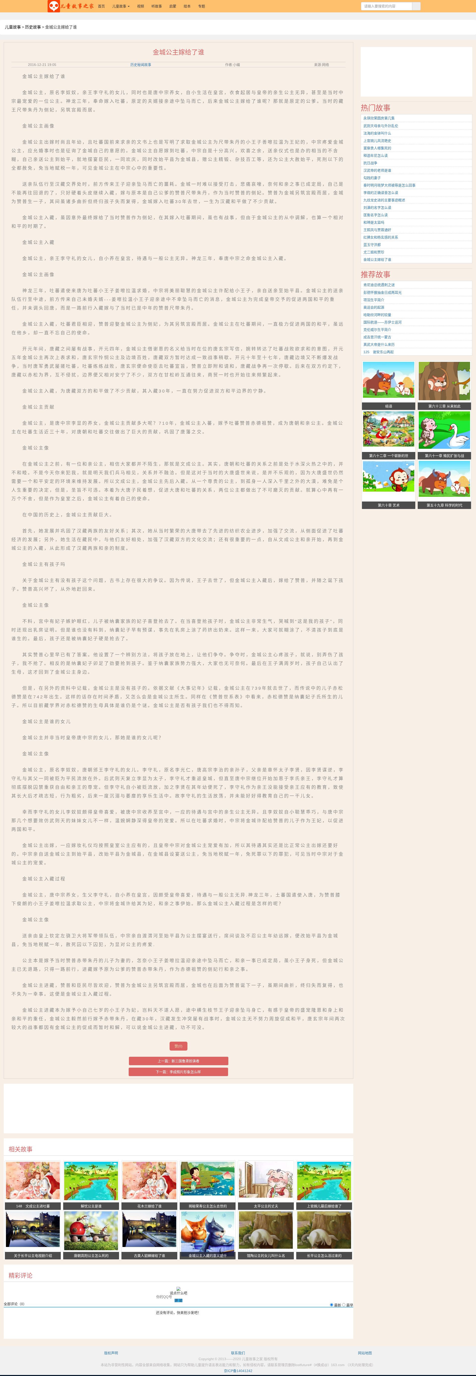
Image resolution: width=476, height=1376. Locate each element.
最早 (349, 1305)
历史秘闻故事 (140, 65)
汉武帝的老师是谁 (377, 170)
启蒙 (172, 6)
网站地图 (365, 1353)
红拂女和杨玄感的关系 (380, 237)
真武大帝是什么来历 (379, 344)
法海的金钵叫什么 (377, 133)
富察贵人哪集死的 (377, 148)
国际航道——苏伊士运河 (382, 322)
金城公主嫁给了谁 (377, 260)
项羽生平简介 (373, 300)
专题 (201, 6)
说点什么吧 (178, 1293)
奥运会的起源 (373, 307)
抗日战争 (370, 163)
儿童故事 (13, 27)
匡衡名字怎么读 (375, 215)
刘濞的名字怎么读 (377, 208)
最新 (337, 1305)
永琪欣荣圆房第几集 (379, 118)
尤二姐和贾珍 (373, 252)
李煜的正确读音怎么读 (380, 193)
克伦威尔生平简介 (377, 330)
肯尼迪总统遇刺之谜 (379, 285)
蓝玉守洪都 (372, 245)
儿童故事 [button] (119, 6)
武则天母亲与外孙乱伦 (380, 126)
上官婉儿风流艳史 (377, 141)
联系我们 (238, 1353)
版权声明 (111, 1353)
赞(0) (178, 1046)
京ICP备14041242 (238, 1371)
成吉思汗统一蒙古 (377, 337)
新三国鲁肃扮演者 (185, 1061)
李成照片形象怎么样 (185, 1072)
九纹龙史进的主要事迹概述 (384, 200)
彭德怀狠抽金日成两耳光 (382, 292)
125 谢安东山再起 (378, 352)
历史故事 (33, 27)
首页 (103, 6)
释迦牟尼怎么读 (375, 156)
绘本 (187, 6)
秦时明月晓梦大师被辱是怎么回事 (389, 185)
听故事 (156, 6)
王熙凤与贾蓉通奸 (377, 230)
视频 (140, 6)
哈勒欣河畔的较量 (377, 315)
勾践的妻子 (372, 178)
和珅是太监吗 (373, 222)
